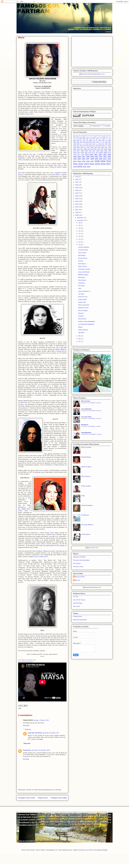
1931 (106, 145)
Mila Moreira (84, 424)
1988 (87, 157)
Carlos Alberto (55, 174)
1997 (87, 159)
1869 (90, 138)
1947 (81, 149)
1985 (75, 157)
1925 (90, 146)
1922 (81, 146)
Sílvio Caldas (41, 543)
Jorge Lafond (82, 299)
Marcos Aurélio (80, 576)
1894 (109, 140)
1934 (78, 147)
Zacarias (81, 316)
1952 (98, 149)
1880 (74, 140)
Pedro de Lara (82, 296)
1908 (74, 144)
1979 (87, 155)
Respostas (28, 729)
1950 (92, 149)
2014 (91, 164)
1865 (83, 139)
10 (80, 245)
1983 (104, 155)
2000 (100, 159)
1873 (97, 139)
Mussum (81, 313)
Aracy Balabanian (86, 409)
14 (80, 234)
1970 (89, 153)
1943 (106, 147)
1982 (100, 155)
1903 (100, 142)
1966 (74, 153)
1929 (100, 146)
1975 (109, 153)
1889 (93, 140)
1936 (85, 147)
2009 (102, 161)
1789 (96, 135)
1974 (105, 153)
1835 (92, 137)
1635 (82, 135)
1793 (101, 135)
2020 (84, 167)
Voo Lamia (76, 606)
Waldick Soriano (83, 274)
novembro (80, 220)
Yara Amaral (82, 280)
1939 (95, 147)
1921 (77, 146)
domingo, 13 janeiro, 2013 (41, 720)
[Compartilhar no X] (23, 706)
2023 (77, 176)
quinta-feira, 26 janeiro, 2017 (51, 733)
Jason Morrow (90, 850)
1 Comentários (91, 426)
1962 (97, 151)
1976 (74, 155)
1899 (87, 142)
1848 (101, 137)
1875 (103, 139)
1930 (103, 146)
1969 (85, 153)
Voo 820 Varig (77, 603)
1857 (74, 138)
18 (80, 225)
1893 (106, 140)
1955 (109, 149)
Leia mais (98, 402)
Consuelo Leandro (84, 269)
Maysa (80, 327)
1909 (77, 144)
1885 (87, 140)
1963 (101, 151)
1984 (109, 155)
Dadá (83, 495)
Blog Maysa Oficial (31, 659)
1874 (100, 138)
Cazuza (36, 556)
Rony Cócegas (83, 310)
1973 (101, 153)
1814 (110, 135)
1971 (93, 153)
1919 (109, 144)
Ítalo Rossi (24, 402)
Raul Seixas (82, 263)
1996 (83, 159)
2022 (77, 179)
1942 (102, 147)
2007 (92, 161)
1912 (86, 144)
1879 (110, 138)
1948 (85, 149)
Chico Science (85, 476)
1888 (90, 140)
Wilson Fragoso (86, 467)
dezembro (80, 217)
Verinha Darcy (85, 534)
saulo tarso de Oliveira (35, 733)
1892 (103, 140)
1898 (84, 142)
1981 (95, 155)
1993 (109, 157)
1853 (107, 137)
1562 (74, 135)
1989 (92, 157)
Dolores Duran (23, 510)
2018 (75, 167)
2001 (105, 159)
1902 (97, 142)
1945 (74, 149)
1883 (81, 140)
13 (80, 236)
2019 (79, 166)
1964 (105, 151)
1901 (94, 142)
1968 (82, 153)
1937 (88, 147)
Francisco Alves (83, 250)
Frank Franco (27, 750)
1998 (92, 159)
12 (80, 239)
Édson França (78, 353)
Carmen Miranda (83, 247)
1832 (87, 137)
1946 (78, 149)
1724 (90, 135)
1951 (95, 149)
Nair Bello (81, 332)
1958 (82, 151)
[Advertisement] (92, 51)
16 (80, 228)
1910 (81, 144)
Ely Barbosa (85, 515)
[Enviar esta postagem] (19, 708)
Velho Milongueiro (86, 432)
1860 (77, 138)
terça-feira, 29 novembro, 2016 (41, 750)
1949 (88, 149)
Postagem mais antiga (59, 798)
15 (80, 231)
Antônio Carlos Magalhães (86, 321)
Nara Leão (35, 388)
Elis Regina (81, 255)
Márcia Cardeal (85, 401)
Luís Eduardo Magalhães (86, 324)
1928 (97, 146)
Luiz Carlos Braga (86, 417)
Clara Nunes (82, 319)
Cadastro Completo (79, 557)
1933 (74, 147)
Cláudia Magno (86, 457)
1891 (99, 140)
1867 (87, 139)
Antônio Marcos (83, 330)
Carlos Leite (82, 302)
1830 (83, 137)
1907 (109, 142)
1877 (107, 138)
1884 (84, 140)
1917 (102, 144)
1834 (89, 137)
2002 (109, 159)
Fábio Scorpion (86, 486)
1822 (74, 137)
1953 (102, 149)
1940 (98, 147)
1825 (77, 137)
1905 (103, 142)
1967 (78, 153)
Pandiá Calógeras (87, 505)
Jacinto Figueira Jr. (84, 291)
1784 (93, 135)
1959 (86, 151)
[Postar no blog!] (21, 706)
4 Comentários (91, 402)
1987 (83, 157)
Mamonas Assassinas (80, 619)
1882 (77, 140)
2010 (108, 161)
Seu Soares (77, 563)
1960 (90, 151)
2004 (79, 161)
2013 (86, 164)
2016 (103, 164)
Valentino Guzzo (83, 307)
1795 (104, 135)
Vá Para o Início (78, 566)
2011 (75, 164)
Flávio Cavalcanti (83, 305)
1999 (96, 159)
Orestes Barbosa (52, 543)
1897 (81, 142)
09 (80, 336)
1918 (106, 144)
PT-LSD (75, 596)
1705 (88, 135)
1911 (84, 144)
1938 (91, 147)
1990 (96, 157)
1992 (105, 157)
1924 (87, 146)
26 (80, 223)
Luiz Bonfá (48, 393)
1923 (84, 146)
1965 (109, 151)
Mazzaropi (81, 277)
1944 (109, 147)
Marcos (77, 580)
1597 (80, 135)
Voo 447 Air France (79, 600)
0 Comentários (91, 410)
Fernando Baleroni (87, 524)
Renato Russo (44, 556)
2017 (108, 164)
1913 (90, 144)
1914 (93, 144)
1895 (74, 142)
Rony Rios (81, 285)
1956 (74, 151)
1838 (98, 137)
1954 (105, 149)
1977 (78, 155)
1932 (109, 146)
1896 (77, 142)
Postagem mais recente (26, 798)
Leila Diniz (81, 283)
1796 (107, 135)
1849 (103, 137)
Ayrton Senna (82, 266)
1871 (93, 139)
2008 (97, 161)
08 (80, 339)
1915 (96, 144)
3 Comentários (92, 434)
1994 (75, 159)
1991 (100, 157)
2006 (88, 161)
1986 (79, 157)
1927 (93, 146)
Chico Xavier (82, 252)
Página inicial (43, 798)
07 (80, 341)
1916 (99, 144)
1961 (93, 151)
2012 (80, 164)
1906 (106, 142)
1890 (96, 140)
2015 (97, 164)
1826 (81, 137)
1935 (81, 147)
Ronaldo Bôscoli (61, 351)
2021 (88, 167)
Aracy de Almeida (83, 272)
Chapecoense (77, 616)
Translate (107, 126)
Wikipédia (23, 659)
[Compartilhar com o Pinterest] (27, 706)
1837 (95, 137)
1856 (110, 137)
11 (79, 242)
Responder (26, 725)
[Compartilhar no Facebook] (25, 706)
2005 (83, 161)
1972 (97, 153)
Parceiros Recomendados (81, 560)
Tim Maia (81, 294)
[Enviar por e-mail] (19, 706)
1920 (74, 146)
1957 (78, 151)
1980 (91, 155)
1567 (77, 135)
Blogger (105, 850)
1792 (99, 135)
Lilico (79, 288)
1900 (90, 142)
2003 (75, 161)
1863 (80, 139)
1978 (82, 155)
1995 (79, 159)
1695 (85, 135)
